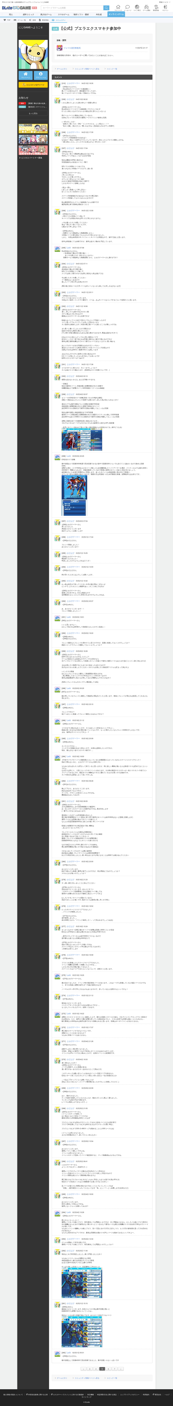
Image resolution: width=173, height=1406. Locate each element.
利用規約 (146, 1394)
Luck (69, 247)
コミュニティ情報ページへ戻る (87, 68)
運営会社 (158, 1394)
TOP (8, 20)
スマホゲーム (63, 14)
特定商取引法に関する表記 (107, 1394)
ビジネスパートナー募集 (31, 157)
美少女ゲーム (46, 14)
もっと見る (33, 113)
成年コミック (28, 14)
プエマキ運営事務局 (72, 48)
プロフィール (41, 77)
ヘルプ (167, 1394)
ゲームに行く (62, 68)
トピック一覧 (112, 68)
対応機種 (90, 1394)
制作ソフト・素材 (81, 14)
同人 (11, 14)
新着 (34, 20)
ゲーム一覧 (22, 20)
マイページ (25, 77)
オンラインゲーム (116, 14)
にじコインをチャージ (35, 84)
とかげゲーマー (73, 83)
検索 (106, 7)
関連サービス (163, 2)
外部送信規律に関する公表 (38, 1394)
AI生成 (99, 14)
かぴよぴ (70, 99)
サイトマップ (86, 1397)
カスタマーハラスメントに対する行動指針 (68, 1394)
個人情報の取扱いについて (13, 1394)
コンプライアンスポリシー (129, 1394)
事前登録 (45, 20)
